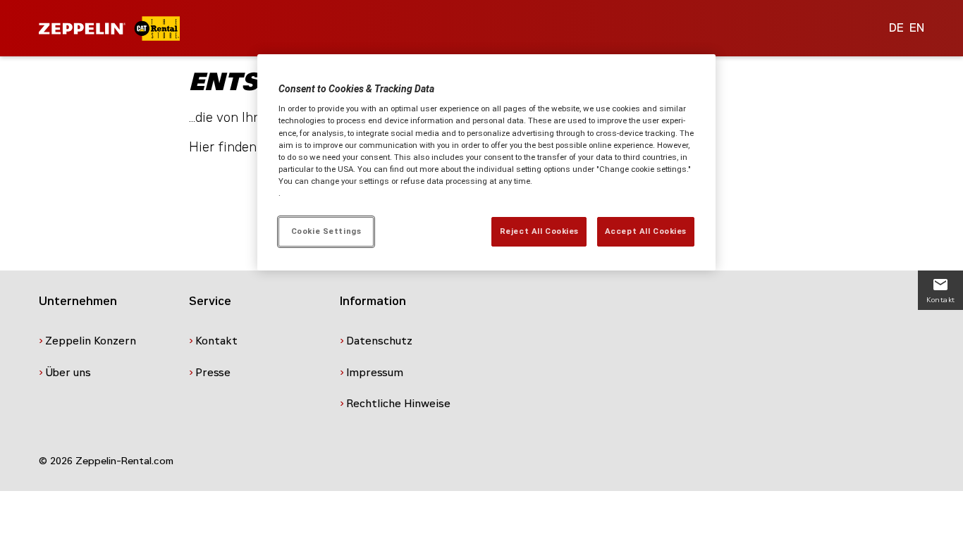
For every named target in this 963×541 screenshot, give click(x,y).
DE (896, 28)
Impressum (374, 372)
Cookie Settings (326, 231)
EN (916, 28)
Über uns (68, 372)
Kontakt (216, 341)
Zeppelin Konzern (90, 341)
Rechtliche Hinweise (398, 403)
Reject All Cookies (539, 231)
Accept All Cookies (646, 231)
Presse (213, 372)
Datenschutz (379, 341)
